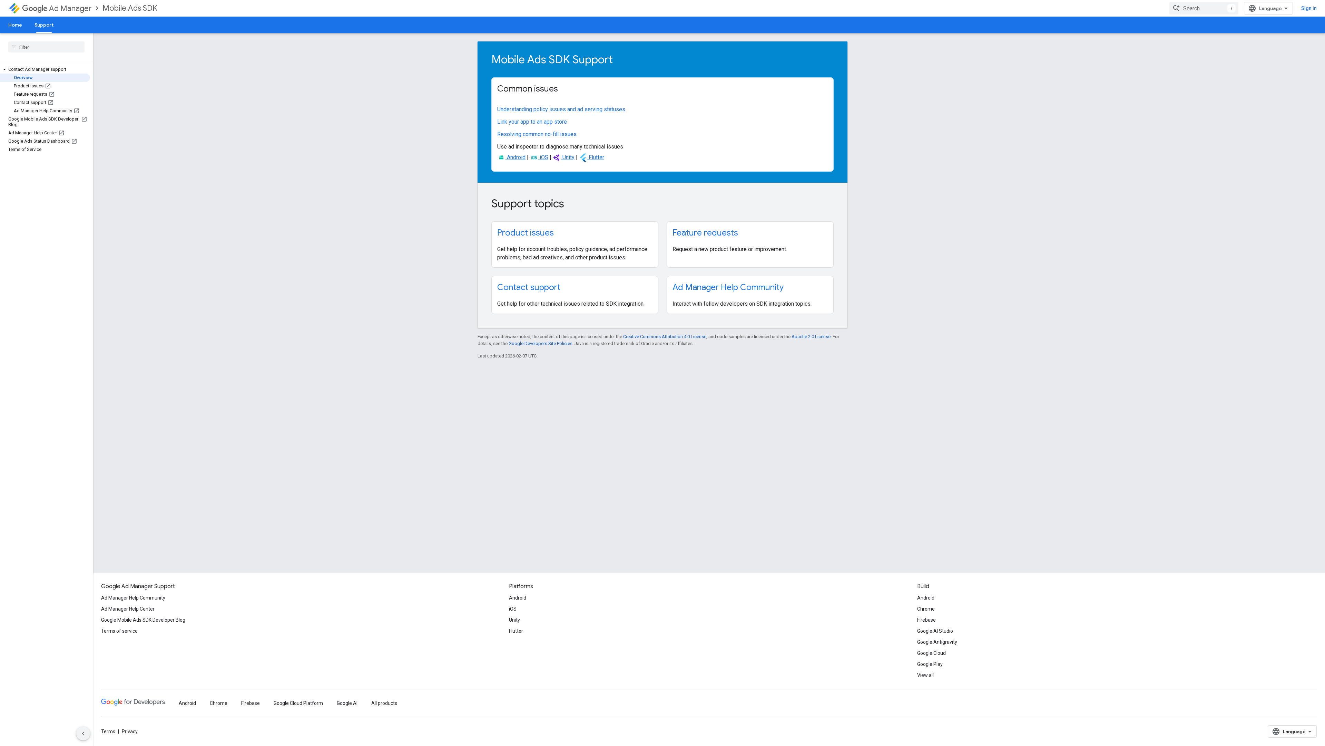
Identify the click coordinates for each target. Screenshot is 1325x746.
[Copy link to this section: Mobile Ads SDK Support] (622, 60)
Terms (108, 731)
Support (44, 25)
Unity (568, 157)
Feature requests (705, 233)
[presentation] (662, 59)
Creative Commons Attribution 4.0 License (664, 336)
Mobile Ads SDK (129, 8)
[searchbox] (46, 46)
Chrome (926, 609)
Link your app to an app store (532, 121)
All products (384, 703)
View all (925, 675)
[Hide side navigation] (83, 733)
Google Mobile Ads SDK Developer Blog (143, 620)
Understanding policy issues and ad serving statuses (561, 109)
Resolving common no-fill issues (537, 134)
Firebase (926, 620)
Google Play (930, 664)
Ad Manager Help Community (728, 287)
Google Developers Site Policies (540, 343)
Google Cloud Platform (298, 703)
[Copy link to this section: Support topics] (573, 204)
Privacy (130, 731)
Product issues (525, 233)
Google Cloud (931, 653)
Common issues (527, 89)
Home (15, 25)
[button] (45, 69)
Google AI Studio (935, 631)
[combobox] (1203, 8)
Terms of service (119, 631)
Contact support (528, 287)
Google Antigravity (937, 642)
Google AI (347, 703)
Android (516, 157)
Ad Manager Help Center (128, 609)
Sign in (1309, 8)
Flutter (595, 157)
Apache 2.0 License (811, 336)
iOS (543, 157)
